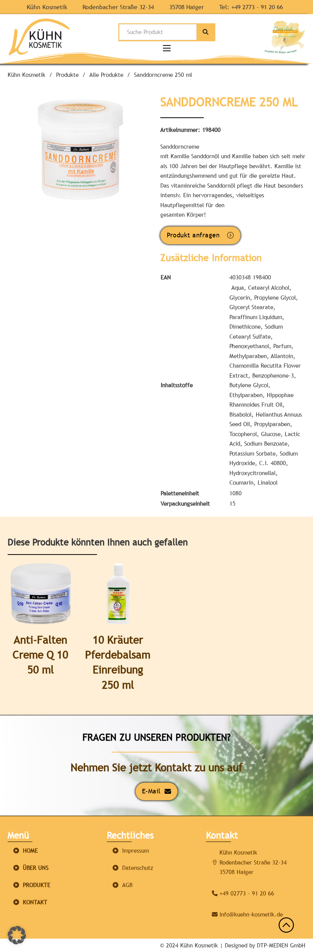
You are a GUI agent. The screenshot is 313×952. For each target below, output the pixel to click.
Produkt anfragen (193, 235)
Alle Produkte (106, 74)
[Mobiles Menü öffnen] (167, 48)
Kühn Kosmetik (26, 74)
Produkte (67, 74)
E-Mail (151, 791)
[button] (124, 104)
